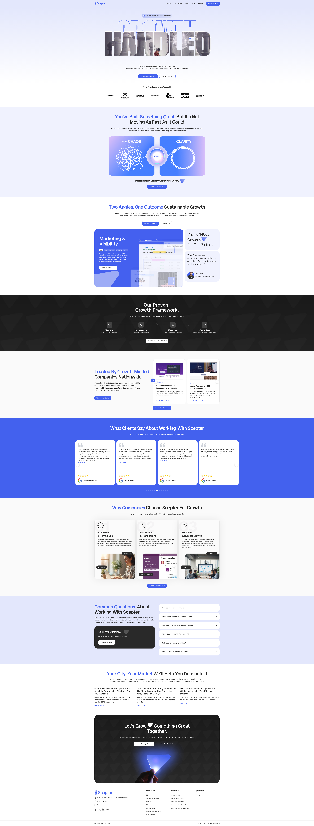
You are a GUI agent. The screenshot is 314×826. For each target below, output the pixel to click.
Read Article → (99, 705)
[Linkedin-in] (103, 809)
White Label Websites (177, 801)
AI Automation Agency (177, 798)
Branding (148, 801)
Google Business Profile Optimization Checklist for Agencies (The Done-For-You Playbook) (112, 691)
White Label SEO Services (153, 811)
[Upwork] (107, 809)
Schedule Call (212, 3)
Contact (200, 3)
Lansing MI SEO (175, 795)
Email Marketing (150, 808)
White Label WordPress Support (180, 808)
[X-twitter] (99, 809)
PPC (146, 805)
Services (168, 3)
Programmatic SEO (151, 815)
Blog (193, 3)
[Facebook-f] (95, 809)
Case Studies (178, 3)
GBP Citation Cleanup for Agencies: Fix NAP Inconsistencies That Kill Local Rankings (198, 691)
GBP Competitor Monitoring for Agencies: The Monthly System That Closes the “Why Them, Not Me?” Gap (156, 691)
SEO (146, 795)
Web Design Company (152, 798)
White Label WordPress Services (180, 805)
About (187, 3)
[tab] (150, 224)
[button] (153, 380)
